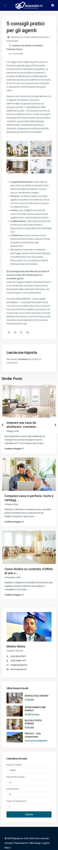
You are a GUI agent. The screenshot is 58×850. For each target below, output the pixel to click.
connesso (23, 359)
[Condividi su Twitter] (15, 332)
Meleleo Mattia (15, 646)
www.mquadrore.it (18, 669)
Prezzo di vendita (14, 765)
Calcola (29, 814)
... (44, 443)
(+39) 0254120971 (18, 656)
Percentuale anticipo (15, 777)
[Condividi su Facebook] (8, 332)
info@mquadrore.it (18, 665)
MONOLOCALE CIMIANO (36, 696)
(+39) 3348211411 (18, 660)
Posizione (10, 49)
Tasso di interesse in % (16, 801)
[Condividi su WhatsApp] (21, 332)
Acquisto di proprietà (21, 45)
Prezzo (19, 49)
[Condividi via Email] (27, 332)
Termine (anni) (12, 789)
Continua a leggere (13, 448)
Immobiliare (37, 45)
